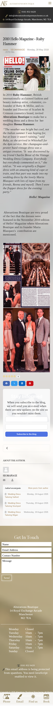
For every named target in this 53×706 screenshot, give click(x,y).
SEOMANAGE (17, 49)
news (5, 50)
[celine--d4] (26, 73)
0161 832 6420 (29, 12)
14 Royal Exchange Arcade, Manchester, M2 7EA (28, 19)
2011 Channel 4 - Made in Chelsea (17, 448)
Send (7, 577)
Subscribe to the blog (26, 434)
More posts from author (38, 488)
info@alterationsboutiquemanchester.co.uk (28, 15)
